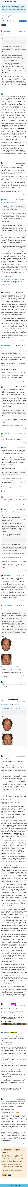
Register (5, 1175)
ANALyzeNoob (7, 94)
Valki (5, 509)
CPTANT (5, 682)
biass (5, 447)
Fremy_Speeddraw (8, 605)
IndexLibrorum (7, 1003)
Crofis (5, 756)
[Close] (25, 1149)
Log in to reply (23, 20)
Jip (4, 386)
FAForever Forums (10, 1)
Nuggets (6, 699)
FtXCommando (7, 31)
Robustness (6, 496)
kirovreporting (7, 433)
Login (9, 1175)
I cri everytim (11, 34)
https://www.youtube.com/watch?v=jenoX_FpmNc (13, 279)
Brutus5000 (6, 1032)
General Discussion (6, 18)
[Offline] (2, 31)
